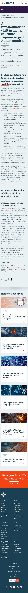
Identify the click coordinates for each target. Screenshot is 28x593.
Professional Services (6, 544)
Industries (3, 511)
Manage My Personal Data (14, 571)
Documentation (4, 554)
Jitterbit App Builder (18, 513)
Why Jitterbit (16, 544)
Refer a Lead (16, 530)
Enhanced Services (5, 546)
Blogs (11, 15)
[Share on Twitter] (6, 280)
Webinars (3, 534)
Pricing (15, 518)
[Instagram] (21, 587)
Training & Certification (6, 555)
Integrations (5, 46)
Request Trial (4, 513)
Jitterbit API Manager (18, 509)
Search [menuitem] (22, 3)
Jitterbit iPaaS (17, 505)
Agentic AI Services (5, 548)
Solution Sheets (4, 530)
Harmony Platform (18, 503)
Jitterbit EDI (16, 507)
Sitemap (14, 574)
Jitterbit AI (3, 503)
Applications (3, 509)
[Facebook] (18, 587)
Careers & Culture (18, 552)
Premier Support (4, 552)
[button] (26, 3)
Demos (2, 538)
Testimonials (4, 536)
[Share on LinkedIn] (9, 279)
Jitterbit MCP (16, 511)
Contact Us (13, 483)
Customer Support (5, 550)
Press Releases (17, 548)
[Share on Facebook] (12, 279)
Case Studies (4, 528)
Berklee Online (7, 208)
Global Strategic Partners (19, 527)
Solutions (3, 505)
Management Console (19, 516)
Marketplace (16, 515)
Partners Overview (18, 525)
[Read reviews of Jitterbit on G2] (14, 580)
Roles (2, 507)
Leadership (16, 546)
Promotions (16, 550)
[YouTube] (14, 587)
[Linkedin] (11, 587)
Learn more (16, 267)
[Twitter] (7, 587)
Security (14, 568)
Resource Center (5, 15)
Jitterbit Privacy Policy (14, 566)
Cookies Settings (14, 576)
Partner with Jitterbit (18, 528)
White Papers (4, 532)
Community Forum (5, 557)
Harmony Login (4, 515)
